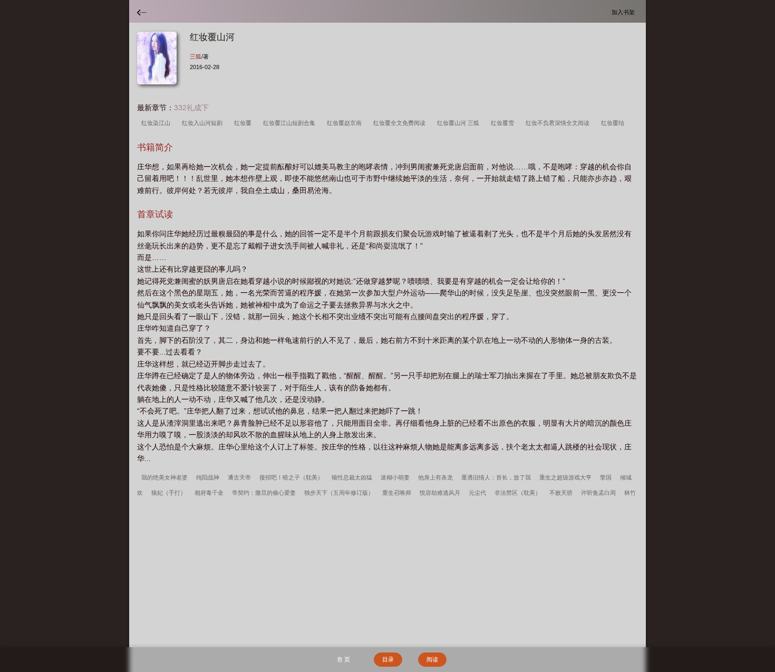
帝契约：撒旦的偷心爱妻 (264, 492)
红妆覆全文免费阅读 (401, 123)
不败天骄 (561, 492)
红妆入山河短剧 (204, 123)
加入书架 (625, 12)
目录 (388, 659)
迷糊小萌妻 (395, 477)
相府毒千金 (209, 492)
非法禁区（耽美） (518, 492)
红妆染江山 (157, 123)
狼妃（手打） (168, 492)
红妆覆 (244, 123)
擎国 (606, 477)
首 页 (343, 659)
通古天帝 (239, 477)
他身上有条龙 (435, 477)
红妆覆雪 (504, 123)
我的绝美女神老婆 (164, 477)
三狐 (195, 56)
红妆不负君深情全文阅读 (559, 123)
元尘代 (477, 492)
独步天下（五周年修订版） (339, 492)
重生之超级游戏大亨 (565, 477)
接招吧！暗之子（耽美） (291, 477)
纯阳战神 (207, 477)
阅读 (432, 659)
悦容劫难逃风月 (440, 492)
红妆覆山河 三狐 (459, 123)
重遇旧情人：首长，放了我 (496, 477)
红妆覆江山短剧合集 (290, 123)
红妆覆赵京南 (346, 123)
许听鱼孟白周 (598, 492)
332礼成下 (191, 107)
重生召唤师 (396, 492)
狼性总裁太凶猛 (352, 477)
